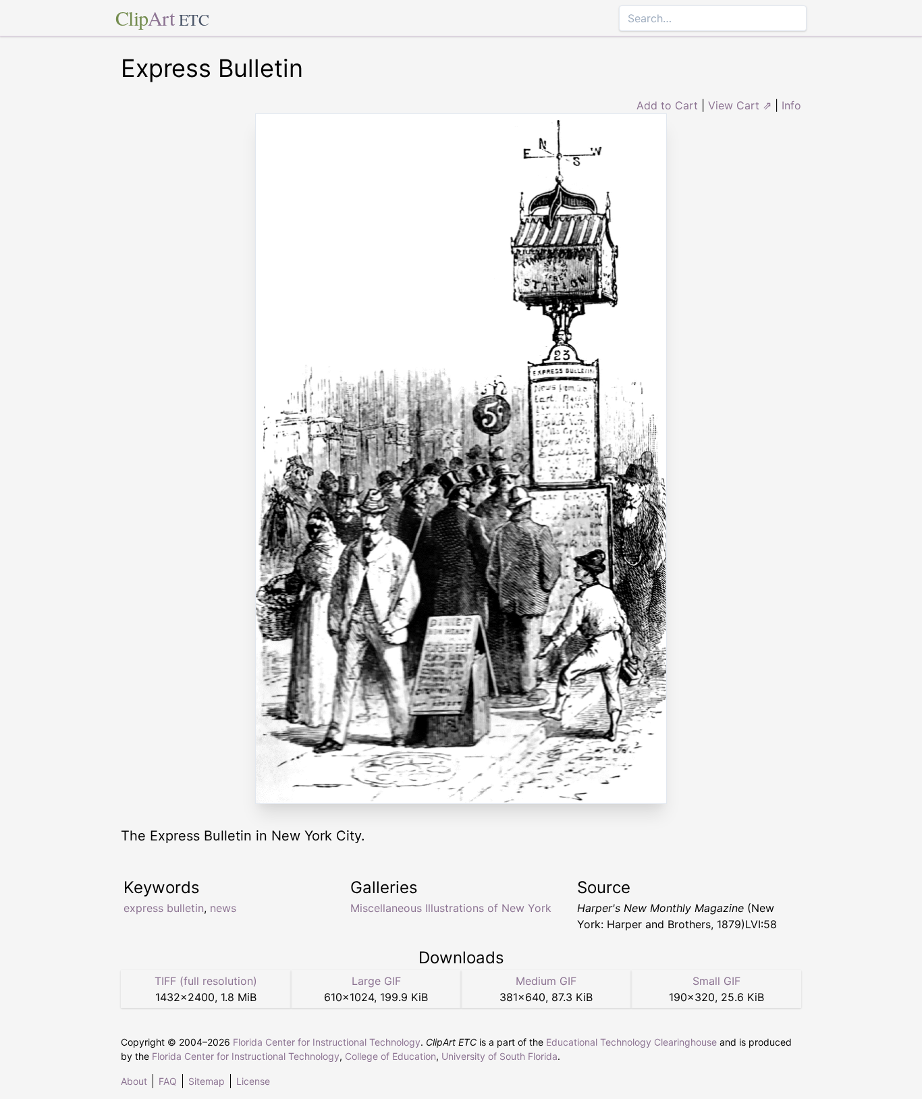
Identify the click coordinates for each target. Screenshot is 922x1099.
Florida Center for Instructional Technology (327, 1042)
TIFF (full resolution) (206, 981)
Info (791, 105)
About (134, 1081)
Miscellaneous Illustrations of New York (450, 908)
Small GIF (716, 981)
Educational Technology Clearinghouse (631, 1042)
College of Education (390, 1056)
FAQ (168, 1081)
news (223, 908)
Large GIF (376, 981)
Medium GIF (546, 981)
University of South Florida (499, 1056)
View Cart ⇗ (739, 105)
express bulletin (164, 908)
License (253, 1081)
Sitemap (206, 1081)
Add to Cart (667, 105)
